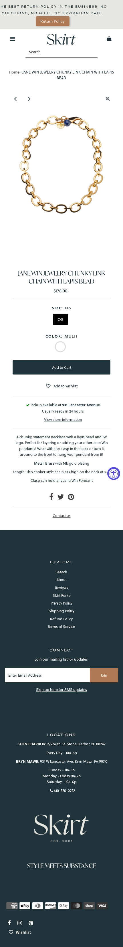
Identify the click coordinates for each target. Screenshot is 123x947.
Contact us (62, 516)
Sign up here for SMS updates (61, 689)
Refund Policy (61, 618)
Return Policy (37, 21)
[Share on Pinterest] (71, 498)
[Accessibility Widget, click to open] (113, 473)
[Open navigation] (13, 39)
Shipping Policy (61, 610)
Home (14, 72)
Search (61, 571)
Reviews (61, 587)
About (61, 579)
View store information (63, 419)
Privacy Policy (61, 603)
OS (60, 319)
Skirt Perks (61, 595)
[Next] (29, 98)
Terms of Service (61, 626)
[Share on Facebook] (51, 498)
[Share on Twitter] (60, 498)
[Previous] (15, 98)
